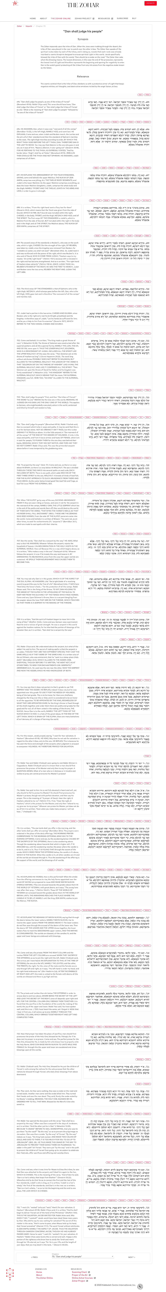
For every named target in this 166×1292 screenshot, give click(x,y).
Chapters (55, 1254)
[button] (83, 1256)
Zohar (19, 26)
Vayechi (29, 26)
